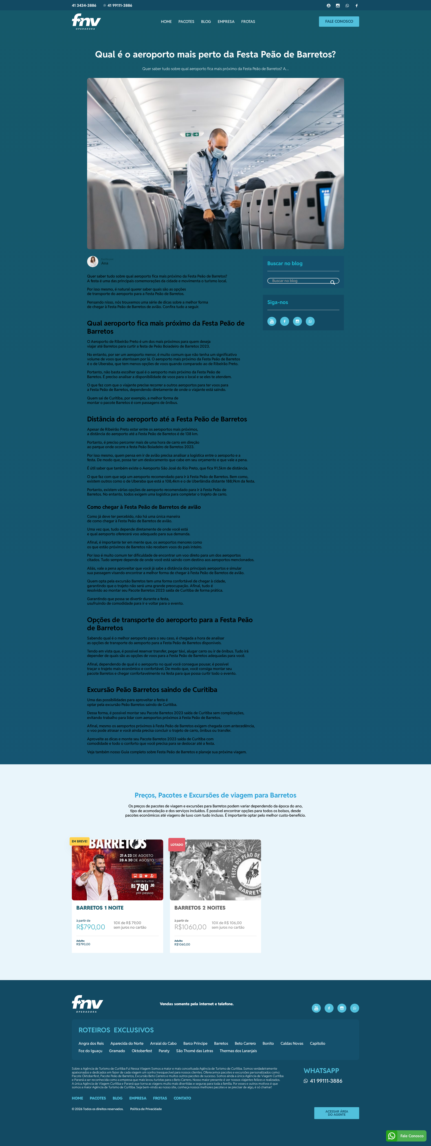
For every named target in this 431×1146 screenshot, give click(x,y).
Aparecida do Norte (126, 1043)
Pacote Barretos (160, 712)
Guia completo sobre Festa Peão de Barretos (158, 751)
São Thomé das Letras (194, 1051)
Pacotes (186, 21)
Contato (182, 1098)
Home (166, 21)
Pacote (146, 738)
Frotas (248, 21)
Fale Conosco (339, 21)
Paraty (164, 1051)
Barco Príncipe (195, 1043)
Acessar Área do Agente (336, 1113)
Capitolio (317, 1043)
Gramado (117, 1051)
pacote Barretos (100, 673)
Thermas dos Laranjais (238, 1051)
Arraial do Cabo (163, 1043)
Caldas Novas (292, 1043)
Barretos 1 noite (99, 907)
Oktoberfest (142, 1051)
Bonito (268, 1043)
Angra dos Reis (91, 1043)
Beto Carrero (245, 1043)
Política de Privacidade (146, 1109)
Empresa (226, 21)
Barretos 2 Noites (200, 907)
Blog (206, 21)
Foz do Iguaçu (90, 1051)
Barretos (221, 1043)
